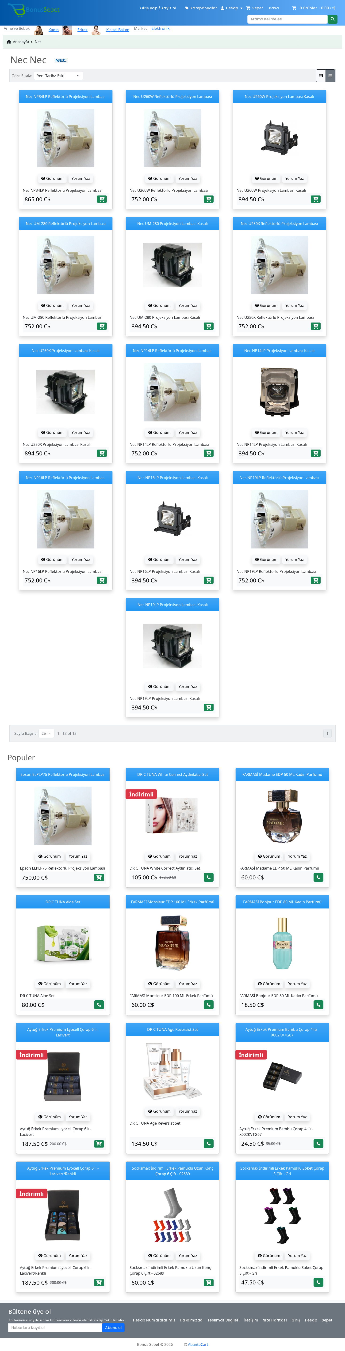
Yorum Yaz (81, 178)
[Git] (332, 19)
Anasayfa (20, 41)
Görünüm (54, 178)
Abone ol (113, 1327)
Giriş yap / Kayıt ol (158, 8)
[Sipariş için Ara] (209, 877)
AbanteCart (198, 1344)
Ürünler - (318, 8)
